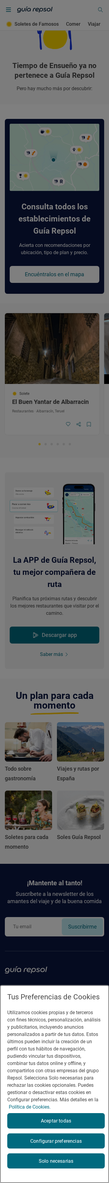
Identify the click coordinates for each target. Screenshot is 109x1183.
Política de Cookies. (30, 1107)
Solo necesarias (56, 1161)
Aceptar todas (56, 1121)
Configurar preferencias (56, 1141)
